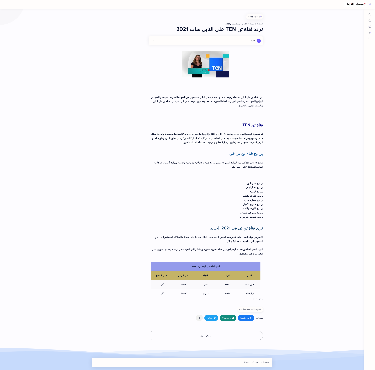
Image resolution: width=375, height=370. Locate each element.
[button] (246, 318)
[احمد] (253, 40)
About (246, 362)
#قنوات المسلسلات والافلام (250, 309)
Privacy (266, 362)
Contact (256, 362)
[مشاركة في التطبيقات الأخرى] (199, 318)
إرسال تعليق (206, 335)
